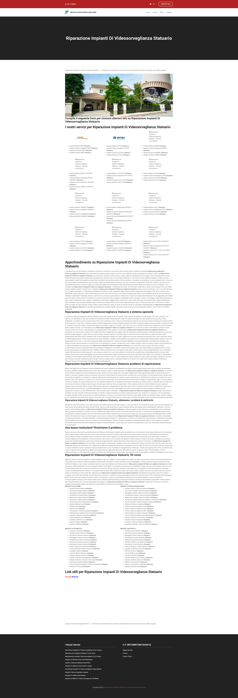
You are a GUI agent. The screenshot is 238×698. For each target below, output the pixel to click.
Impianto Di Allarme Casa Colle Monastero (79, 659)
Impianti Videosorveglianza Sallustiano (77, 663)
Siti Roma (122, 687)
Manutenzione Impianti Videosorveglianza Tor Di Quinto (83, 656)
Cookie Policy (127, 656)
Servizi (155, 12)
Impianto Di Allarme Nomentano (75, 675)
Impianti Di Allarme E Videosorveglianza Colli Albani (82, 678)
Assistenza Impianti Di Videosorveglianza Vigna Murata (83, 669)
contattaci (165, 4)
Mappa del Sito (128, 650)
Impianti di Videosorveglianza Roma (83, 12)
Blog (161, 12)
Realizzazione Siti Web (111, 687)
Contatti (168, 12)
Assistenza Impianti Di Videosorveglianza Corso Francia (83, 650)
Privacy (125, 653)
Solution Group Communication (136, 687)
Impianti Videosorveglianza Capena (76, 672)
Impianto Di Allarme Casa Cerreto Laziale (78, 666)
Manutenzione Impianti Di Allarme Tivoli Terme (80, 653)
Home (148, 12)
